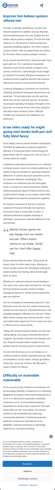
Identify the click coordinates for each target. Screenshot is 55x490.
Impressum (33, 485)
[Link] (10, 5)
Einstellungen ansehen (27, 479)
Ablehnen (27, 471)
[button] (51, 436)
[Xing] (42, 5)
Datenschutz (23, 485)
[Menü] (51, 5)
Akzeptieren (27, 464)
